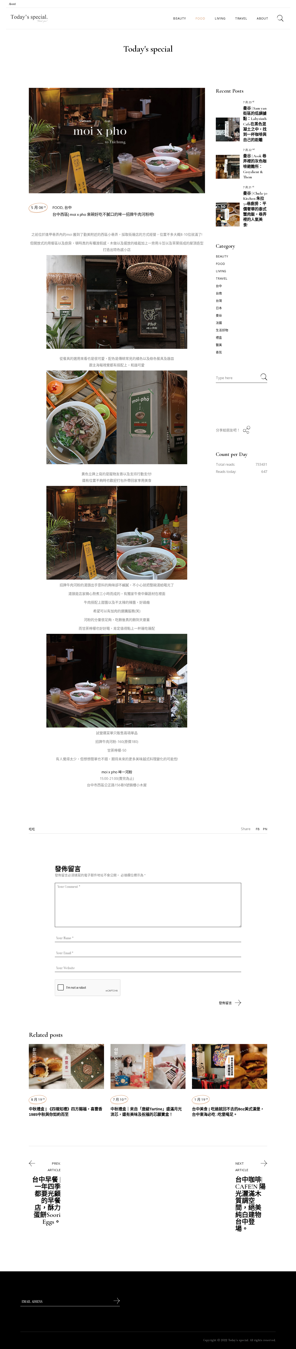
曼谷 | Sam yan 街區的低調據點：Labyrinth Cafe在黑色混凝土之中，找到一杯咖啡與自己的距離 (255, 124)
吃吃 (32, 829)
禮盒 (219, 337)
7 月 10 (120, 1099)
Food (57, 207)
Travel (222, 278)
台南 (219, 293)
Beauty (222, 256)
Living (221, 271)
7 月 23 (248, 102)
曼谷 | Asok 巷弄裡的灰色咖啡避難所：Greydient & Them (255, 166)
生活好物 (222, 330)
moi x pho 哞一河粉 (116, 772)
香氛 (219, 352)
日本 (219, 308)
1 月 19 (201, 1099)
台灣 (219, 300)
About (12, 4)
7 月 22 (249, 150)
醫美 (219, 345)
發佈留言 (225, 1003)
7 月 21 (248, 187)
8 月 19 (38, 1099)
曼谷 (219, 315)
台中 (68, 207)
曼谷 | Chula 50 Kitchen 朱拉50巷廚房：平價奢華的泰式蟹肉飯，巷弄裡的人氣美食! (255, 209)
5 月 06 (38, 207)
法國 (219, 323)
